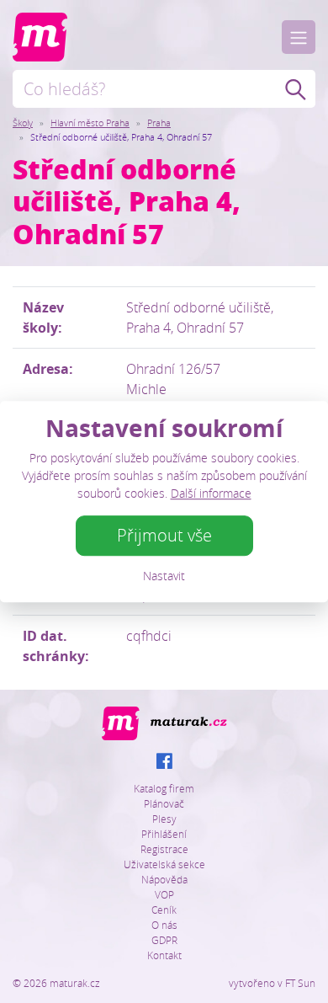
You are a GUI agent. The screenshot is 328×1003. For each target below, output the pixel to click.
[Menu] (298, 37)
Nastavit (164, 576)
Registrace (164, 849)
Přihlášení (164, 833)
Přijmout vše (164, 535)
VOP (164, 894)
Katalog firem (164, 788)
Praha (159, 122)
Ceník (164, 909)
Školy (23, 122)
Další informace (211, 493)
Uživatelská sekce (164, 864)
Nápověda (164, 879)
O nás (164, 924)
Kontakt (164, 955)
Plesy (164, 818)
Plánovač (164, 803)
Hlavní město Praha (90, 122)
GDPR (164, 940)
